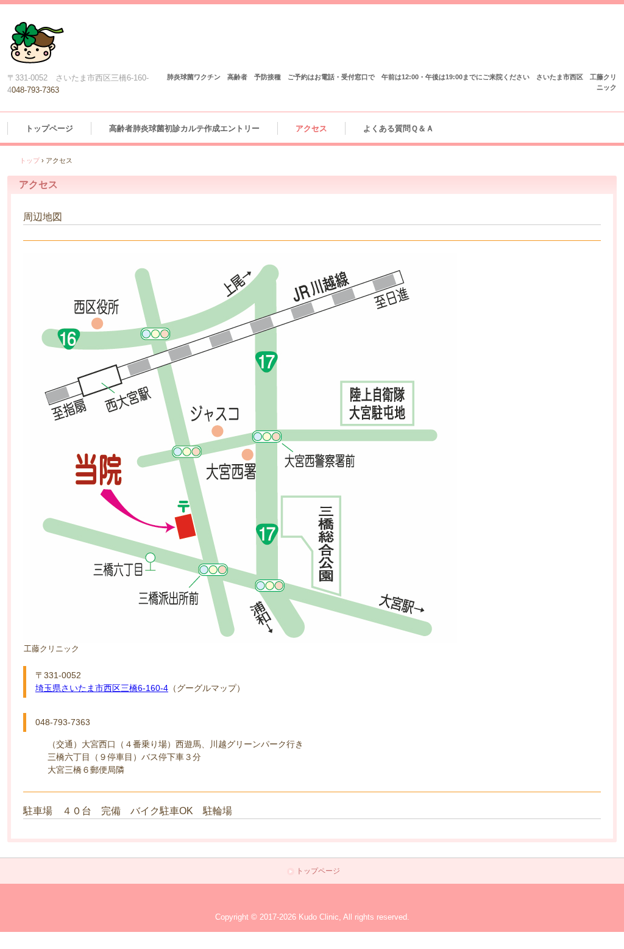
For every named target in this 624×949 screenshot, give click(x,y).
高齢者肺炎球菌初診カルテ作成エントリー (184, 128)
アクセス (311, 128)
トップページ (49, 128)
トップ (30, 160)
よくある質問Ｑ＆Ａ (398, 128)
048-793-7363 (35, 90)
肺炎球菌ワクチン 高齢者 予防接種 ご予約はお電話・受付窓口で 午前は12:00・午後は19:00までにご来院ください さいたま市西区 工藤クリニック (38, 45)
